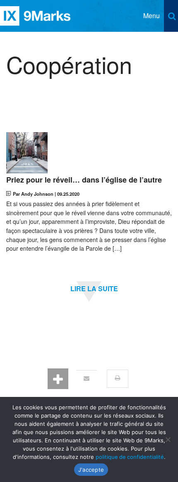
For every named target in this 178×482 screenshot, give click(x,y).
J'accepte (91, 469)
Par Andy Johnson (33, 193)
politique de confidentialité (130, 457)
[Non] (168, 439)
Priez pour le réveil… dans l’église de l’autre (84, 180)
